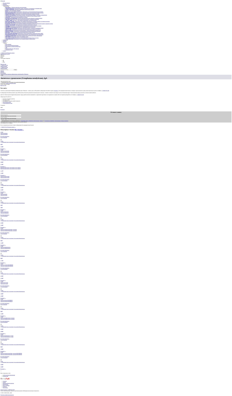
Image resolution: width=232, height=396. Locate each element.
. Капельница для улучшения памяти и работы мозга (20, 38)
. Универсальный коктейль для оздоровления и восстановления (24, 34)
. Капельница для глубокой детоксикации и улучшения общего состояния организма (27, 21)
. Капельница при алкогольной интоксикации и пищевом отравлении (22, 19)
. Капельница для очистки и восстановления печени (21, 22)
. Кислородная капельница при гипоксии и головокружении (23, 18)
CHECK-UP (5, 40)
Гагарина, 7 (56, 90)
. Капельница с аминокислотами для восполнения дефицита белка (24, 12)
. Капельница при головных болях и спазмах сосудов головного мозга (22, 16)
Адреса (4, 50)
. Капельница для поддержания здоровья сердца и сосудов (21, 37)
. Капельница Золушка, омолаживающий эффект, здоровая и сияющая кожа (26, 15)
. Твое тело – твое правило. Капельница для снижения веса (20, 20)
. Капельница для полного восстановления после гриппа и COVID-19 (22, 29)
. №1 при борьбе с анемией (12, 10)
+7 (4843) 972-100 (4, 52)
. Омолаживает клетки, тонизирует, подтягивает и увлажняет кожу (23, 8)
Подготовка (5, 387)
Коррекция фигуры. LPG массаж (12, 48)
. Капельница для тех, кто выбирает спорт (16, 36)
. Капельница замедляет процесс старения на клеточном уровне (24, 28)
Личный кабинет (6, 3)
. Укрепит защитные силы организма (15, 7)
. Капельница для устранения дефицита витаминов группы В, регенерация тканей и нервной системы (29, 23)
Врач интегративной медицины (11, 45)
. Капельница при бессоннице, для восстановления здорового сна (23, 30)
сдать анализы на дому (7, 103)
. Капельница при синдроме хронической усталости (21, 24)
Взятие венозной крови (11, 83)
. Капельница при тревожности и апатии (16, 17)
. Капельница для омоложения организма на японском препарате (22, 31)
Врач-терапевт (8, 44)
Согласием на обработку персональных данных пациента (56, 120)
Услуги (4, 42)
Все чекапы (19, 129)
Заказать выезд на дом (5, 54)
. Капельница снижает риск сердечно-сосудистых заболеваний (23, 35)
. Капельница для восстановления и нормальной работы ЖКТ (24, 33)
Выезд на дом (3, 64)
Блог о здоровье (6, 385)
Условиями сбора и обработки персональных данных (32, 120)
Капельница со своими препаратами (12, 46)
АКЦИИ (4, 41)
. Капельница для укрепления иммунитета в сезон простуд (20, 32)
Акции (4, 382)
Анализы (5, 4)
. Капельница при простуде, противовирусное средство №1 (20, 26)
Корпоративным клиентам (8, 383)
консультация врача (7, 102)
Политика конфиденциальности (7, 394)
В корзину (2, 109)
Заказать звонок (11, 52)
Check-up (5, 386)
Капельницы (5, 5)
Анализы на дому (9, 49)
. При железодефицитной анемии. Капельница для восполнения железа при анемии (24, 11)
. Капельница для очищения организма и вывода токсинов (22, 13)
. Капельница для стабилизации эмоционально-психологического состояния (23, 25)
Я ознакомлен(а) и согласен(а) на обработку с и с (35, 120)
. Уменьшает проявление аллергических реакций (19, 9)
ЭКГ (6, 47)
